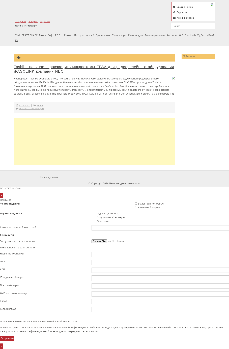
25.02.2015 (24, 105)
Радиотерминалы (155, 35)
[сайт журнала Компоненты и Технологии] (111, 177)
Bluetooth (190, 35)
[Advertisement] (94, 141)
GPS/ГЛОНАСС (29, 35)
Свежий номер (185, 7)
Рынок (42, 35)
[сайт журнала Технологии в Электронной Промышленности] (92, 177)
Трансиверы (119, 35)
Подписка (182, 12)
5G (16, 40)
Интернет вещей (84, 35)
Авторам (33, 21)
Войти (17, 25)
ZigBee (201, 35)
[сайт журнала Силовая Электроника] (70, 177)
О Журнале (20, 21)
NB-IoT (210, 35)
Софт (50, 35)
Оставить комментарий (31, 108)
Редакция (45, 21)
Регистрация (30, 25)
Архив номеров (185, 18)
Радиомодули (136, 35)
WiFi (181, 35)
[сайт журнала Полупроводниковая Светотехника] (157, 177)
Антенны (172, 35)
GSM (17, 35)
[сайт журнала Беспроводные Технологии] (132, 177)
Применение (103, 35)
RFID (57, 35)
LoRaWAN (67, 35)
